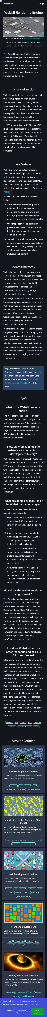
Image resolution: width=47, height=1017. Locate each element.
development (19, 941)
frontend (28, 786)
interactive (11, 945)
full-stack (32, 889)
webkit (36, 727)
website (36, 945)
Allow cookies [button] (37, 1011)
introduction (11, 789)
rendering (12, 727)
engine (23, 722)
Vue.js (6, 192)
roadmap (34, 892)
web (29, 945)
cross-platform (22, 992)
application (10, 992)
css (16, 722)
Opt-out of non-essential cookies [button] (16, 1011)
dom (33, 840)
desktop (38, 992)
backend (13, 786)
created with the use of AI (32, 38)
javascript (37, 722)
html (29, 722)
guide (40, 889)
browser (9, 722)
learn (26, 892)
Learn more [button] (34, 1004)
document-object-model (20, 840)
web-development (24, 727)
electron (16, 996)
